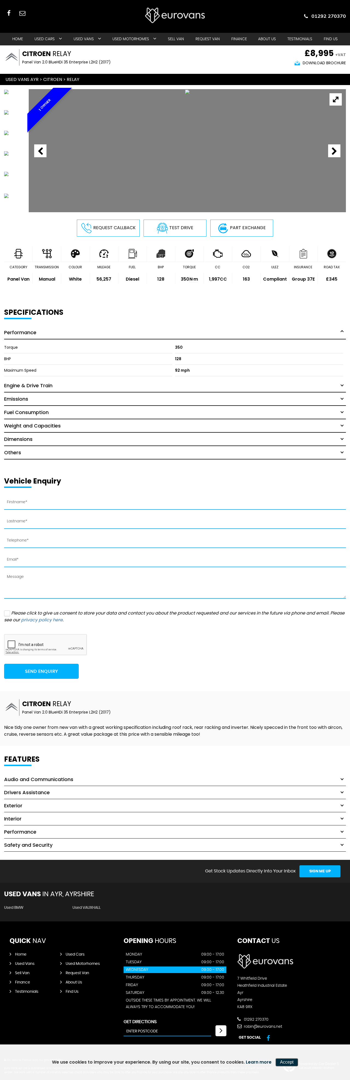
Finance (239, 39)
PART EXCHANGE (248, 228)
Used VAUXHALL (86, 908)
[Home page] (175, 15)
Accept (286, 1062)
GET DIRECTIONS (140, 1022)
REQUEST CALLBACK (114, 228)
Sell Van (176, 39)
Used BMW (14, 908)
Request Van (208, 39)
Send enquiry (41, 671)
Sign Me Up (320, 871)
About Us (267, 39)
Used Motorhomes (130, 39)
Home (17, 39)
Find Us (331, 39)
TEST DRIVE (181, 228)
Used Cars (44, 39)
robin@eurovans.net (262, 1027)
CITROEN (52, 79)
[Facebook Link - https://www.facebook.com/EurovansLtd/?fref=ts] (9, 13)
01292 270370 (328, 16)
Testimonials (299, 39)
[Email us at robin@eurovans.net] (22, 13)
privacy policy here (42, 620)
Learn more (259, 1062)
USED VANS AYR (22, 79)
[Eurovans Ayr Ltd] (265, 967)
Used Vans (84, 39)
